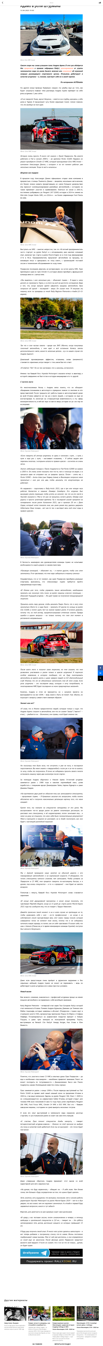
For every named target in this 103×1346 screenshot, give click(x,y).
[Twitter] (100, 678)
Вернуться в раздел (63, 1344)
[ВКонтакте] (100, 673)
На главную (37, 1344)
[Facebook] (100, 667)
